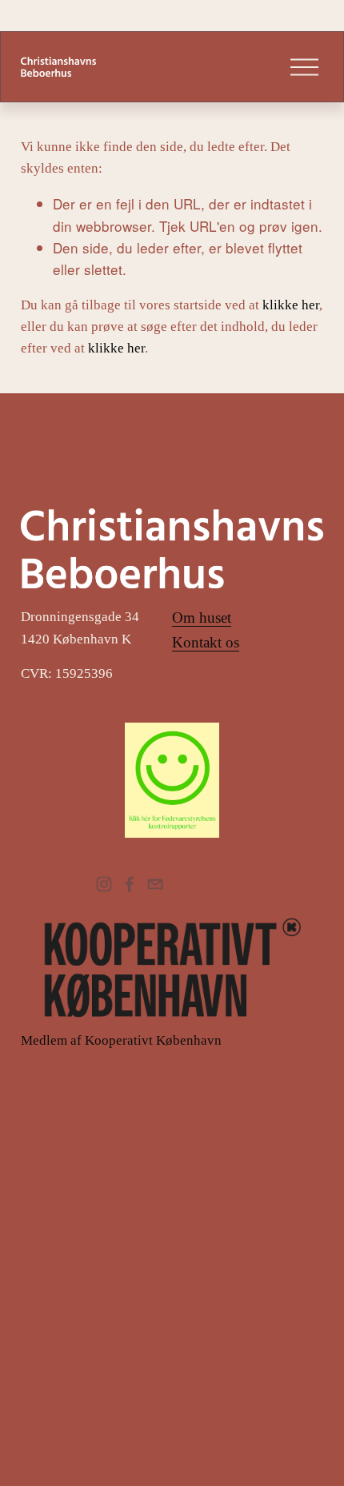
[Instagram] (104, 884)
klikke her (290, 305)
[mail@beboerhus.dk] (155, 884)
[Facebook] (130, 884)
